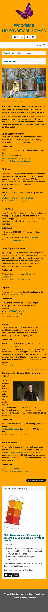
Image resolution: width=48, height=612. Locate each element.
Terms (16, 597)
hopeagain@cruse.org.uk (32, 237)
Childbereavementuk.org (19, 161)
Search (19, 37)
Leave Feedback (36, 594)
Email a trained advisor (11, 346)
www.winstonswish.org (18, 471)
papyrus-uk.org (15, 313)
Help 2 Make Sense (19, 452)
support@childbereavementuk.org (16, 158)
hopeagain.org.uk (16, 240)
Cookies (32, 597)
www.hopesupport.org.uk (19, 279)
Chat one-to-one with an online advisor (18, 197)
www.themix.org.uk (17, 365)
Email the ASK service (11, 468)
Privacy (23, 597)
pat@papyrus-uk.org (15, 310)
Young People (9, 53)
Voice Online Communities (16, 594)
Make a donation (11, 61)
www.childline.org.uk (18, 200)
